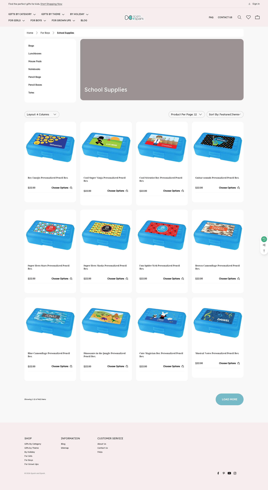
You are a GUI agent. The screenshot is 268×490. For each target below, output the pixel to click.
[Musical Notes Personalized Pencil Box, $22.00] (218, 323)
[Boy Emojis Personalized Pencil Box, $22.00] (50, 147)
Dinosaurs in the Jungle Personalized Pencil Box (104, 355)
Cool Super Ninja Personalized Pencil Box (105, 179)
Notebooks (34, 69)
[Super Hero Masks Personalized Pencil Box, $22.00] (106, 235)
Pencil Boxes (35, 84)
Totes (31, 92)
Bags (31, 45)
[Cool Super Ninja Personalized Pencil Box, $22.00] (106, 147)
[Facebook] (218, 473)
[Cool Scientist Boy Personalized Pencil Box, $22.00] (162, 147)
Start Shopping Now (51, 4)
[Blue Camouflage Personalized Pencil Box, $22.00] (50, 323)
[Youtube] (229, 473)
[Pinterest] (223, 473)
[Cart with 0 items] (257, 17)
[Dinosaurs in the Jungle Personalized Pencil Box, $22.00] (106, 323)
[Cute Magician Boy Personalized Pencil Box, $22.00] (162, 323)
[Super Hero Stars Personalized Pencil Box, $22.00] (50, 235)
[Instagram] (235, 473)
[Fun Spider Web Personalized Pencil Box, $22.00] (162, 235)
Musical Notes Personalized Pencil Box (217, 353)
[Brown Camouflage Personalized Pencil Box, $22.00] (218, 235)
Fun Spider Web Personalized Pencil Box (159, 267)
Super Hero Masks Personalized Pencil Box (105, 267)
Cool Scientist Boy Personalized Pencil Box (160, 179)
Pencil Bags (34, 77)
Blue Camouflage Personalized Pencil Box (49, 355)
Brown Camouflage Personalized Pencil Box (217, 267)
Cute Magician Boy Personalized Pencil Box (161, 355)
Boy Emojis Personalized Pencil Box (48, 177)
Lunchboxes (34, 53)
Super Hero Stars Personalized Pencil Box (49, 267)
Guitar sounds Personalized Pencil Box (217, 177)
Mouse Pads (34, 61)
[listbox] (225, 114)
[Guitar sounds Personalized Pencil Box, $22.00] (218, 147)
